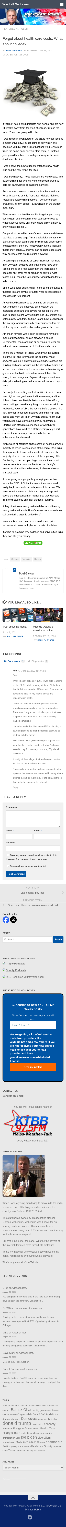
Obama (41, 1442)
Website (10, 842)
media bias (29, 1442)
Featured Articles (15, 28)
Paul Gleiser (14, 50)
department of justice (47, 1419)
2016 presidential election (15, 1405)
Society (37, 559)
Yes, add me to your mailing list (27, 866)
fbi (23, 1429)
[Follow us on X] (36, 1517)
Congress (22, 1414)
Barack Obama (23, 1410)
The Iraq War (31, 1451)
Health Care (47, 1428)
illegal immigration (42, 1433)
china (5, 1414)
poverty (14, 1446)
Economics (37, 1424)
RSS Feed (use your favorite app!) (25, 976)
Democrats (29, 1419)
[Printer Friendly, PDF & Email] (33, 543)
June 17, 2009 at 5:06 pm (33, 671)
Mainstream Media (13, 1442)
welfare (41, 1450)
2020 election (34, 1406)
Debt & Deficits (41, 1414)
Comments (16, 661)
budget (56, 1410)
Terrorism (20, 1451)
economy (50, 1424)
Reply (15, 787)
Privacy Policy (33, 1509)
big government (44, 1410)
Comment (12, 807)
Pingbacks (39, 661)
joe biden (29, 1437)
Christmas (12, 1415)
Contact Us (54, 1505)
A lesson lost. (19, 1287)
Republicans (37, 1446)
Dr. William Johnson (14, 1308)
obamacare (54, 1442)
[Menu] (62, 4)
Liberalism (44, 1437)
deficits (53, 1414)
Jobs (18, 1438)
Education (26, 559)
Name (10, 830)
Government (32, 1428)
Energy (17, 1428)
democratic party (11, 1419)
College (15, 559)
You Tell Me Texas (15, 4)
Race (20, 1446)
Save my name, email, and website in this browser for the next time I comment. (31, 857)
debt (29, 1414)
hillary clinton (11, 1432)
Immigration (9, 1437)
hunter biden (26, 1433)
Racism (27, 1446)
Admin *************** (14, 1479)
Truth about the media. (15, 626)
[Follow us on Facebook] (30, 1517)
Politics (6, 1446)
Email (38, 830)
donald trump (17, 1423)
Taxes (11, 1450)
